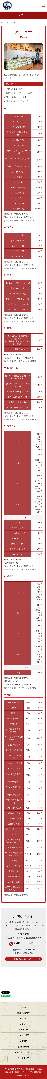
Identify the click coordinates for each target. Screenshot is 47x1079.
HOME (3, 22)
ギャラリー (23, 1029)
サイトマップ (23, 1058)
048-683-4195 (25, 943)
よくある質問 (23, 1035)
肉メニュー (23, 1018)
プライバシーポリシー (23, 1052)
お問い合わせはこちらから (23, 959)
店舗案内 (23, 1041)
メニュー (23, 1024)
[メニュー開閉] (43, 6)
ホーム (23, 1007)
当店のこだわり (23, 1012)
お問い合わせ (23, 1046)
